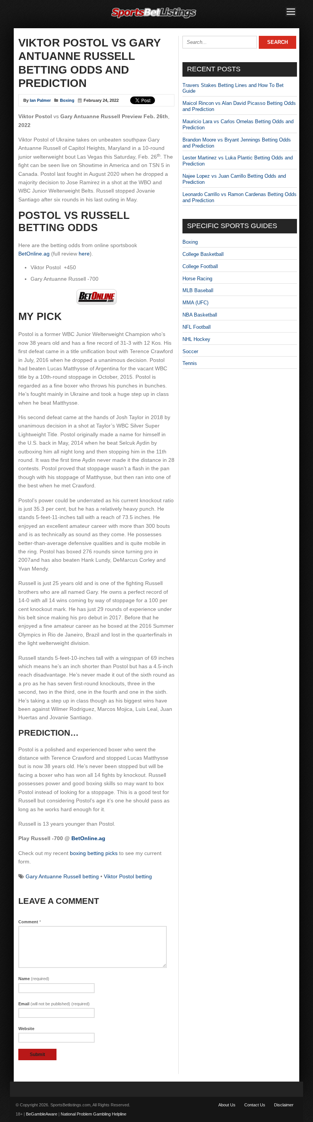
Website (26, 1028)
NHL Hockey (196, 339)
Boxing (67, 100)
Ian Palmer (40, 100)
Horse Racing (197, 278)
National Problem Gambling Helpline (93, 1114)
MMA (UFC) (195, 302)
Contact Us (254, 1105)
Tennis (189, 363)
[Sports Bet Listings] (154, 18)
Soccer (190, 351)
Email (54, 1003)
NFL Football (196, 327)
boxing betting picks (94, 853)
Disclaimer (284, 1105)
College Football (200, 266)
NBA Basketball (199, 315)
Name (33, 978)
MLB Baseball (197, 290)
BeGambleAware (41, 1114)
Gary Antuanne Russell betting (62, 876)
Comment (29, 921)
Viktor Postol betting (128, 876)
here (84, 254)
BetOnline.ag (34, 254)
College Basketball (203, 254)
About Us (227, 1105)
